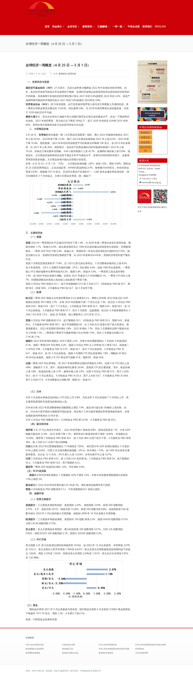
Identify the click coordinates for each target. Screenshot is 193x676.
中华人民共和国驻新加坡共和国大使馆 (114, 648)
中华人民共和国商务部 (108, 644)
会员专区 (72, 26)
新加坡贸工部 (67, 648)
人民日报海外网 (141, 653)
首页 (47, 26)
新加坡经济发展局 (106, 653)
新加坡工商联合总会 (70, 653)
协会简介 (57, 26)
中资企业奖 (134, 26)
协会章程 (145, 142)
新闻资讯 (87, 26)
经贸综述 (72, 73)
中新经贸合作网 (68, 644)
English (160, 26)
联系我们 (147, 26)
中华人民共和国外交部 (35, 644)
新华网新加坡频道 (33, 653)
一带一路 (117, 26)
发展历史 (145, 137)
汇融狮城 (102, 26)
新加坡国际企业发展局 (35, 648)
